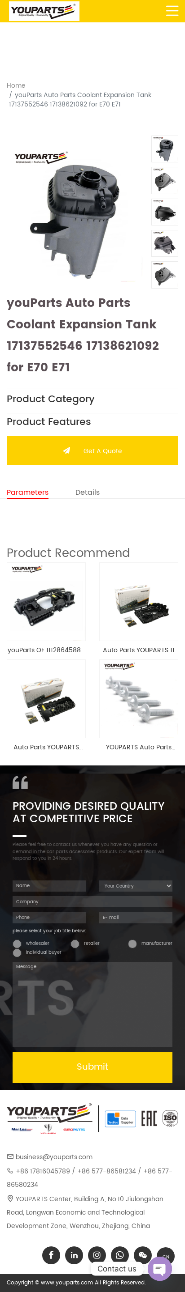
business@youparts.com (54, 1157)
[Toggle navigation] (172, 11)
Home (16, 86)
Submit (92, 1067)
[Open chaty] (160, 1269)
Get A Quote (103, 451)
